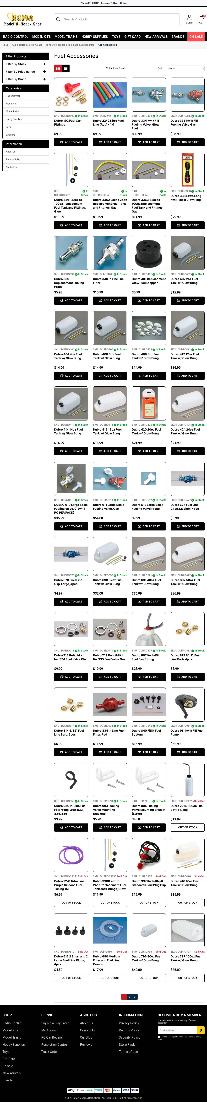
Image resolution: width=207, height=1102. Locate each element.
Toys (116, 37)
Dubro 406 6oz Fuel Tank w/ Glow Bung (107, 356)
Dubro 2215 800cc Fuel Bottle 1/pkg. (187, 807)
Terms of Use (128, 1052)
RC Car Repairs (52, 1037)
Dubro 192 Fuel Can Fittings (68, 122)
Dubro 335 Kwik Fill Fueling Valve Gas (184, 122)
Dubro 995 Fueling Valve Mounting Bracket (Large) (148, 809)
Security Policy (129, 1037)
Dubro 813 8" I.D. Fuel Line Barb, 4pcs (185, 657)
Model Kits (41, 37)
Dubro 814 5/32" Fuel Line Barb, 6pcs (69, 732)
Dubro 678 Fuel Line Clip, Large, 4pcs (68, 582)
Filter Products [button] (16, 56)
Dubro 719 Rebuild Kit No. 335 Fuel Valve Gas (109, 657)
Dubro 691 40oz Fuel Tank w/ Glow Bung (146, 582)
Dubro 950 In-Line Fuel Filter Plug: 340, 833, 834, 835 (70, 809)
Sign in (189, 22)
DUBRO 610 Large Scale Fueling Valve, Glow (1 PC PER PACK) (71, 508)
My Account (49, 1030)
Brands (7, 1080)
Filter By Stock (16, 64)
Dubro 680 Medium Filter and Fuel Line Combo (106, 960)
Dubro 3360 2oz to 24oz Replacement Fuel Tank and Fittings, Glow (109, 885)
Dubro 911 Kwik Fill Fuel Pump (187, 732)
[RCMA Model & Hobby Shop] (22, 19)
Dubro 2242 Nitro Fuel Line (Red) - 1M (108, 122)
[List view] (66, 68)
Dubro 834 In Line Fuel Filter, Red (109, 732)
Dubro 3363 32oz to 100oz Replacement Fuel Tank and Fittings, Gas (147, 205)
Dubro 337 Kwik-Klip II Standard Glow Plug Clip (149, 883)
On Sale (196, 37)
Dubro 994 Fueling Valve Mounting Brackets (106, 809)
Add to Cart (73, 142)
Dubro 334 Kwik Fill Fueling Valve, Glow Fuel (145, 124)
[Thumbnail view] (58, 68)
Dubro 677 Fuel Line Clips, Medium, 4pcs (185, 506)
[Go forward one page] (135, 997)
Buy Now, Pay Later (55, 1023)
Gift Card (132, 37)
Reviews (86, 1045)
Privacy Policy (129, 1023)
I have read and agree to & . (179, 1038)
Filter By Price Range (20, 71)
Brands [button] (178, 37)
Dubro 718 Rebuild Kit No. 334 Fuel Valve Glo (70, 657)
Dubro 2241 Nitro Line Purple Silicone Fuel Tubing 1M (69, 885)
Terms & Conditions (186, 1037)
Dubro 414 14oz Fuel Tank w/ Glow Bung (68, 431)
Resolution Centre (54, 1045)
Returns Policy (13, 159)
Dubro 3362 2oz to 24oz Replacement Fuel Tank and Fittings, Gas (110, 203)
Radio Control (15, 37)
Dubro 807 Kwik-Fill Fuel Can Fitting (145, 657)
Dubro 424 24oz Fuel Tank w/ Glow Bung (185, 431)
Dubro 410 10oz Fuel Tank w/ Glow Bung (185, 883)
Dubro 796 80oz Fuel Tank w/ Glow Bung (146, 958)
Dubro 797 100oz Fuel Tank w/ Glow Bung (186, 958)
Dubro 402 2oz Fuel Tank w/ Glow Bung (184, 281)
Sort (160, 68)
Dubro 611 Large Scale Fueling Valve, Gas (108, 506)
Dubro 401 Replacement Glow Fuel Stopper (149, 281)
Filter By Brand (16, 79)
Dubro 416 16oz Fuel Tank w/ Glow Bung (107, 431)
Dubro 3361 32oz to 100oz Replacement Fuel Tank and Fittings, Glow (70, 205)
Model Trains (66, 37)
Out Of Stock (187, 827)
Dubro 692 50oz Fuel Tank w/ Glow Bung (185, 582)
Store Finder (128, 1045)
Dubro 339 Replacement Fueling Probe (69, 282)
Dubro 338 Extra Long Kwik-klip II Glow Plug (186, 197)
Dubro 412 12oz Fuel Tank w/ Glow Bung (185, 356)
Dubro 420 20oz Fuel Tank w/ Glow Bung (146, 431)
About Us (10, 151)
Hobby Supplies (95, 37)
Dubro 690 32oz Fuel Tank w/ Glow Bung (107, 582)
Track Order (49, 1052)
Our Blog (86, 1037)
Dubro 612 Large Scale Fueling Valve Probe (147, 506)
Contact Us (11, 167)
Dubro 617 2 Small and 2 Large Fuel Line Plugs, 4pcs (71, 960)
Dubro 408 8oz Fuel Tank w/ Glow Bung (145, 356)
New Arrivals (156, 37)
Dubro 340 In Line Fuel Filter (109, 281)
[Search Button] (58, 19)
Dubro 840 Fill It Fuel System (146, 732)
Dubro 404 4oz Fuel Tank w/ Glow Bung (68, 356)
